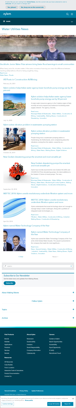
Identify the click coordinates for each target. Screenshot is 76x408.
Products (7, 347)
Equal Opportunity (54, 347)
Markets (7, 342)
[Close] (73, 399)
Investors (29, 344)
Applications (8, 344)
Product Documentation (11, 373)
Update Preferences (37, 391)
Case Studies (8, 365)
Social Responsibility (33, 347)
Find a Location (9, 367)
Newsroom (30, 339)
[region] (38, 402)
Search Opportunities (55, 342)
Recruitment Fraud (55, 353)
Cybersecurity (31, 353)
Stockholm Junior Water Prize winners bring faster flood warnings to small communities (37, 64)
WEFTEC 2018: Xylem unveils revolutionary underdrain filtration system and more (37, 193)
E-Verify (51, 350)
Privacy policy (29, 400)
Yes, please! (12, 7)
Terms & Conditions (10, 391)
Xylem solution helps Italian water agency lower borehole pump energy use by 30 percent (51, 97)
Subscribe (9, 283)
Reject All (67, 404)
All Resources (8, 362)
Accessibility (53, 344)
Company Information (34, 350)
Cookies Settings (8, 404)
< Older (20, 257)
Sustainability (31, 342)
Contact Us (7, 376)
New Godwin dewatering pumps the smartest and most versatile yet (32, 157)
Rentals (6, 353)
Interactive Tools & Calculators (13, 370)
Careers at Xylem (54, 339)
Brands (6, 339)
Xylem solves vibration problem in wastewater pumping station (30, 124)
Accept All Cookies (54, 404)
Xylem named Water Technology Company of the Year (26, 225)
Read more (3, 73)
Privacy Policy (24, 391)
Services (6, 350)
